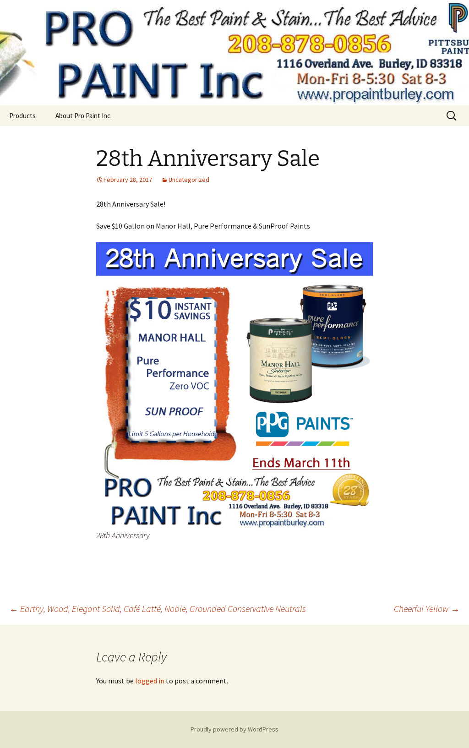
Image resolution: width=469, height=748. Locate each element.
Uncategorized (189, 179)
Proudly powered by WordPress (234, 729)
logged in (149, 680)
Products (22, 115)
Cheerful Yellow (427, 608)
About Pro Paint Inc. (83, 115)
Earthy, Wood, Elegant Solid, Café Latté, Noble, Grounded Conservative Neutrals (157, 608)
